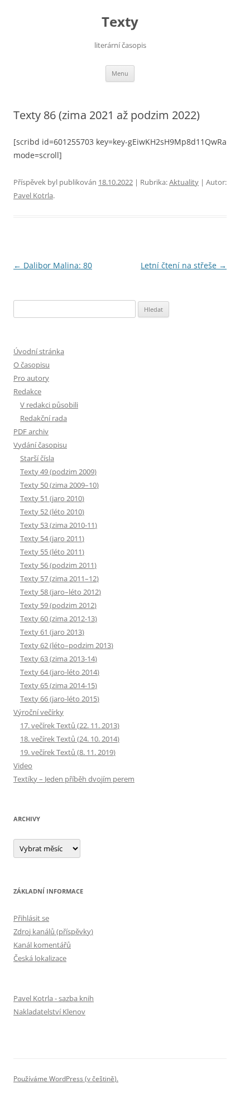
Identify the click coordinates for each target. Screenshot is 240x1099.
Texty (120, 22)
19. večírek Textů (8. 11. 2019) (68, 752)
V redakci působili (49, 405)
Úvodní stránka (38, 351)
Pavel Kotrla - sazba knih (53, 998)
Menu (120, 73)
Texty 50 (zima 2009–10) (59, 485)
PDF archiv (31, 431)
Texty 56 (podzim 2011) (58, 565)
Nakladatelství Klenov (49, 1012)
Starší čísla (37, 458)
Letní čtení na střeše (184, 265)
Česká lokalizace (39, 958)
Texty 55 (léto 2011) (52, 552)
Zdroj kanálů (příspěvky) (53, 931)
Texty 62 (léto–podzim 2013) (66, 645)
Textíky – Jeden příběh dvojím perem (74, 779)
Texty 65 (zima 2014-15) (58, 685)
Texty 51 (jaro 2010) (52, 498)
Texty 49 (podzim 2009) (58, 472)
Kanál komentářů (42, 945)
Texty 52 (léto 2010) (52, 512)
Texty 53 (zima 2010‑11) (58, 525)
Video (22, 766)
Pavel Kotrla (33, 195)
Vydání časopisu (40, 445)
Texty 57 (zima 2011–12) (59, 578)
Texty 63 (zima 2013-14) (58, 659)
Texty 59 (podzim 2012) (58, 605)
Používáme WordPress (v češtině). (65, 1078)
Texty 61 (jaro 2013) (52, 632)
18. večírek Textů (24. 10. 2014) (69, 739)
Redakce (27, 391)
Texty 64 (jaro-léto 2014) (59, 672)
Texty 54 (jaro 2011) (52, 538)
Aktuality (184, 182)
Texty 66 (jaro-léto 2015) (59, 699)
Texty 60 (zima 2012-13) (58, 619)
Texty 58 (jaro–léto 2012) (60, 592)
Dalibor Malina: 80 (52, 265)
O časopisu (31, 365)
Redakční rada (43, 418)
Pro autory (31, 378)
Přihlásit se (31, 918)
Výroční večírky (38, 712)
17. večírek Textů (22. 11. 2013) (69, 725)
